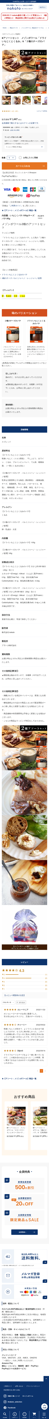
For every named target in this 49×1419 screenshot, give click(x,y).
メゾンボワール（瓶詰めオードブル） (33, 28)
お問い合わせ (19, 1386)
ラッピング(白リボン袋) (14, 137)
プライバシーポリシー (33, 1386)
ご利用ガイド (15, 1417)
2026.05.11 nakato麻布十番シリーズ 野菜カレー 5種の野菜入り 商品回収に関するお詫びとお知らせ (24, 16)
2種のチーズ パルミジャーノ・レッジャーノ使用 (22, 278)
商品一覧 (44, 1417)
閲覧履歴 (24, 1417)
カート (34, 1417)
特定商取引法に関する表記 (12, 1390)
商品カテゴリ (14, 28)
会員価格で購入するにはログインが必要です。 (21, 123)
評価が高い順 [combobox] (7, 1002)
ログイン (42, 7)
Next (45, 72)
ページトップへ (46, 1378)
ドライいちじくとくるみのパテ (14, 274)
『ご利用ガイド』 (15, 205)
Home (4, 28)
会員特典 (24, 1171)
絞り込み (22, 1002)
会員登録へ (22, 1232)
